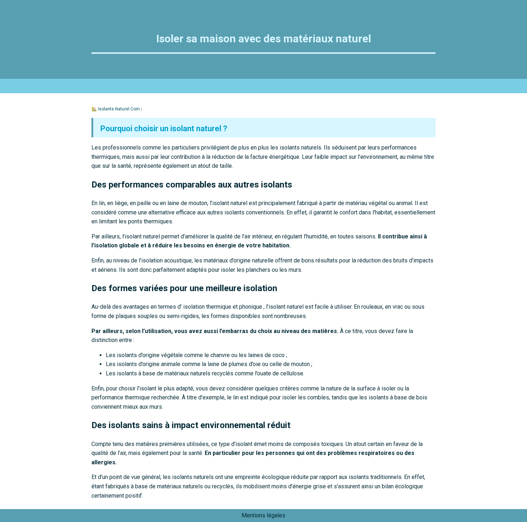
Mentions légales (263, 515)
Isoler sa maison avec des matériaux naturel (263, 38)
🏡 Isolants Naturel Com (116, 108)
